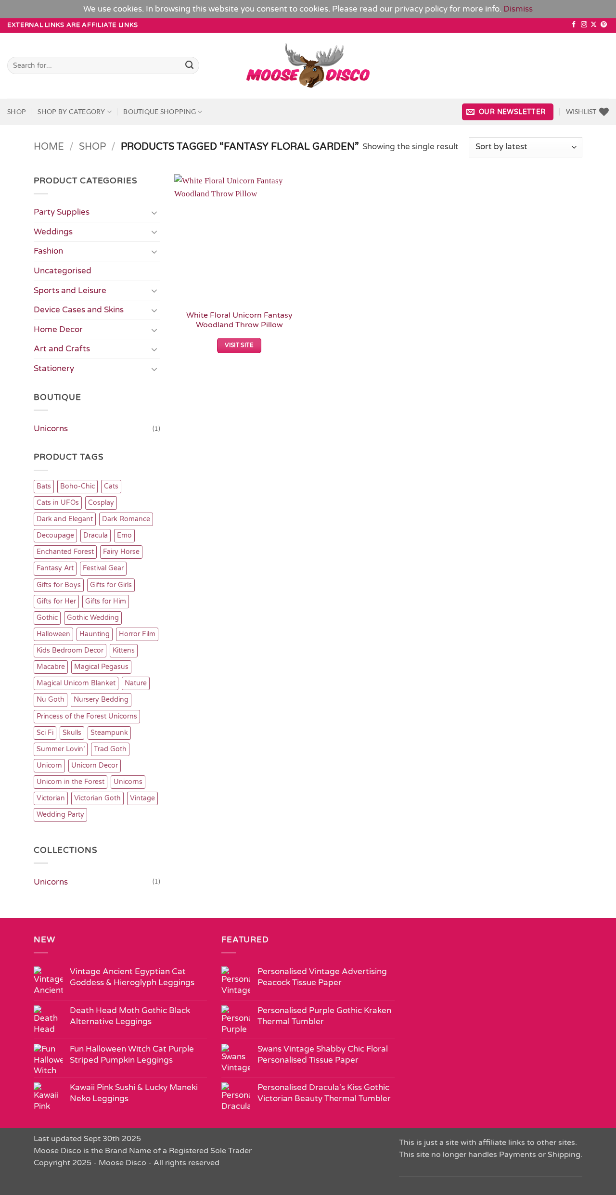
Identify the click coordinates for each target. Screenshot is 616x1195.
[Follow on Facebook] (574, 24)
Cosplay (101, 503)
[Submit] (190, 65)
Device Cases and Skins (79, 310)
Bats (44, 486)
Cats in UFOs (58, 503)
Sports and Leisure (70, 290)
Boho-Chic (77, 486)
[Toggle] (154, 212)
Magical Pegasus (101, 667)
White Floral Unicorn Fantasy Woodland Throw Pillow (239, 320)
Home (49, 147)
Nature (136, 683)
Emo (124, 535)
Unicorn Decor (94, 765)
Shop (16, 111)
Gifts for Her (56, 601)
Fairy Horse (121, 552)
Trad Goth (110, 749)
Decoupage (55, 535)
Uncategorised (62, 271)
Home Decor (58, 329)
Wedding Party (60, 814)
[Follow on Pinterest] (604, 24)
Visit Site (239, 345)
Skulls (72, 733)
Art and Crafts (62, 349)
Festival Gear (103, 568)
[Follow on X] (593, 24)
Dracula (95, 535)
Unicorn (49, 765)
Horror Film (137, 634)
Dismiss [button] (518, 9)
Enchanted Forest (65, 552)
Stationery (54, 368)
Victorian (51, 798)
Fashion (48, 251)
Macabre (51, 667)
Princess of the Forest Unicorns (87, 716)
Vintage (142, 798)
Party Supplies (62, 212)
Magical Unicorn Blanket (76, 683)
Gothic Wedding (93, 618)
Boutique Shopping (159, 111)
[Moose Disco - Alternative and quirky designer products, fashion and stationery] (308, 65)
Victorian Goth (97, 798)
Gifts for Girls (111, 585)
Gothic (47, 618)
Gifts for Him (105, 601)
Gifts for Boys (59, 585)
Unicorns (51, 429)
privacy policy (421, 9)
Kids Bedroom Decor (70, 650)
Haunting (94, 634)
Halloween (53, 634)
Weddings (53, 232)
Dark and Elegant (65, 519)
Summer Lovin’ (61, 749)
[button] (507, 111)
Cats (111, 486)
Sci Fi (45, 733)
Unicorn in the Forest (70, 782)
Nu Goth (50, 699)
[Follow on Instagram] (584, 24)
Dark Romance (126, 519)
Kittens (124, 650)
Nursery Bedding (101, 699)
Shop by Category (71, 111)
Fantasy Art (55, 568)
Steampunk (109, 733)
